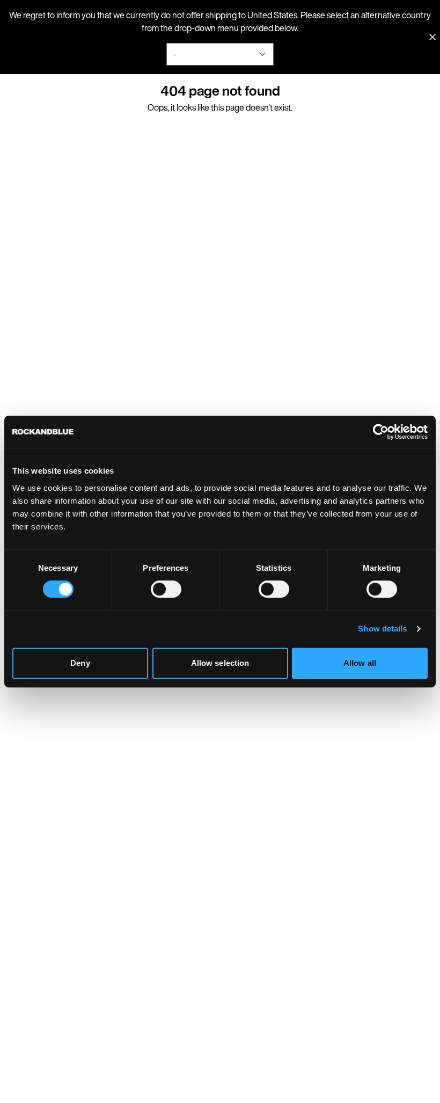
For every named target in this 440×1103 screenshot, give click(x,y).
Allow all (359, 662)
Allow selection (220, 662)
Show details (382, 628)
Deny (80, 662)
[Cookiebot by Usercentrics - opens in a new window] (381, 432)
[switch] (166, 589)
